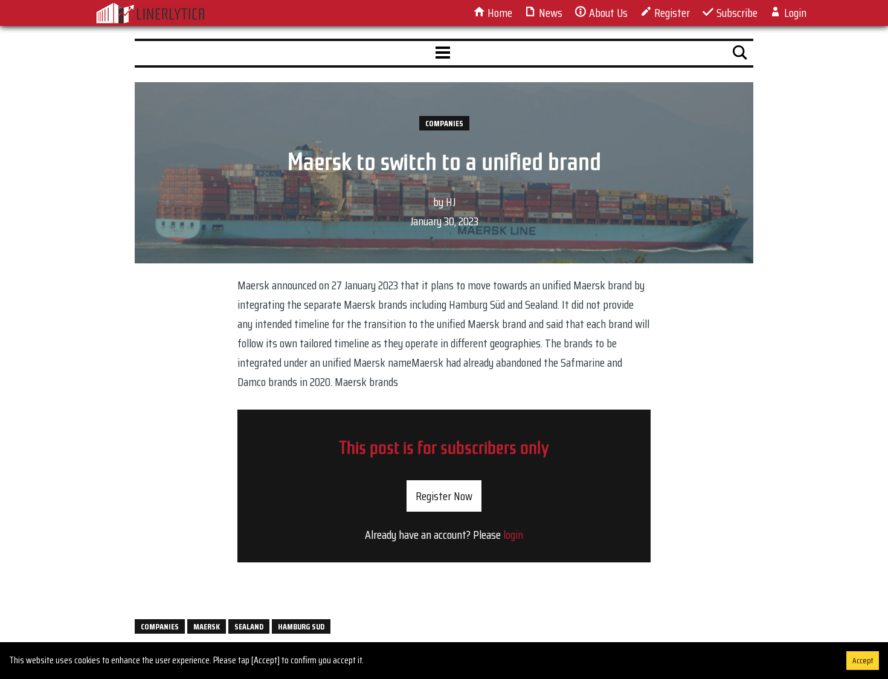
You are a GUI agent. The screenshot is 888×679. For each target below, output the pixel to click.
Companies (444, 123)
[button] (443, 53)
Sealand (248, 626)
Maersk (206, 626)
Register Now (444, 496)
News (549, 12)
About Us (607, 12)
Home (498, 12)
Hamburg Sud (301, 626)
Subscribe (736, 12)
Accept (862, 660)
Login (794, 12)
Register (671, 12)
